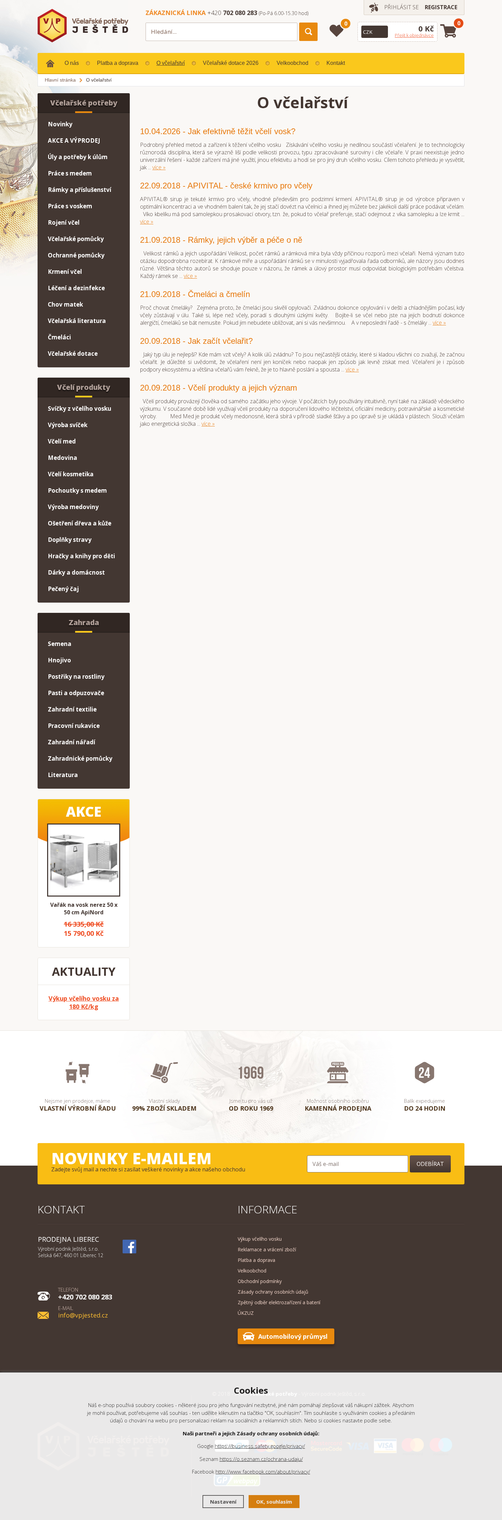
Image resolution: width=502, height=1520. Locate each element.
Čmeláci (59, 337)
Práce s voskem (70, 206)
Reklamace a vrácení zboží (267, 1249)
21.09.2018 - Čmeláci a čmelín (195, 294)
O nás (72, 63)
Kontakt (335, 63)
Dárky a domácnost (76, 572)
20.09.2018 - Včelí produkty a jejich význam (218, 387)
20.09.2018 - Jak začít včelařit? (196, 341)
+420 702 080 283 (85, 1293)
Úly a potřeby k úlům (78, 157)
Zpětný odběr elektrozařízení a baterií (279, 1302)
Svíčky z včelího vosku (79, 408)
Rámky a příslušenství (79, 190)
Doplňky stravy (70, 540)
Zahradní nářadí (71, 742)
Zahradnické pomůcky (80, 758)
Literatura (63, 775)
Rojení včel (64, 222)
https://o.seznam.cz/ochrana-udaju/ (261, 1458)
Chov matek (65, 304)
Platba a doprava (117, 63)
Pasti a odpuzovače (76, 693)
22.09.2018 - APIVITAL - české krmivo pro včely (226, 185)
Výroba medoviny (73, 507)
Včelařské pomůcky (76, 239)
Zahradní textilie (72, 709)
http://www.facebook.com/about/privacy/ (262, 1471)
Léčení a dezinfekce (76, 288)
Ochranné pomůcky (76, 255)
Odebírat (430, 1164)
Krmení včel (65, 272)
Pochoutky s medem (77, 490)
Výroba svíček (67, 425)
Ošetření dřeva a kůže (79, 523)
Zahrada (84, 622)
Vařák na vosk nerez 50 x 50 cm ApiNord (83, 908)
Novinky (60, 124)
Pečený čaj (63, 589)
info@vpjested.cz (83, 1312)
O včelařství (170, 63)
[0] (337, 31)
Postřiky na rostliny (76, 676)
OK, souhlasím (274, 1501)
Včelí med (62, 441)
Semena (59, 644)
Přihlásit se (401, 7)
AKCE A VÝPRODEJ (74, 140)
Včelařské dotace (73, 353)
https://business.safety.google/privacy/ (260, 1445)
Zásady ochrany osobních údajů (273, 1292)
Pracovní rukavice (74, 726)
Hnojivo (59, 660)
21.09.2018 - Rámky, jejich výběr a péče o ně (221, 239)
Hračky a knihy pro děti (81, 556)
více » (159, 167)
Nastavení (223, 1501)
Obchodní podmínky (260, 1281)
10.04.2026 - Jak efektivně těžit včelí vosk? (217, 131)
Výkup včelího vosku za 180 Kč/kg (83, 1002)
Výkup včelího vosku (260, 1239)
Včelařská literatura (77, 321)
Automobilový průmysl (292, 1336)
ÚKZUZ (246, 1313)
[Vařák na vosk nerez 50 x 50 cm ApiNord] (83, 860)
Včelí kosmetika (71, 474)
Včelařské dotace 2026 (231, 63)
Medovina (62, 458)
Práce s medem (70, 173)
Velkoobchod (292, 63)
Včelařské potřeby (83, 103)
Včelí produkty (83, 387)
